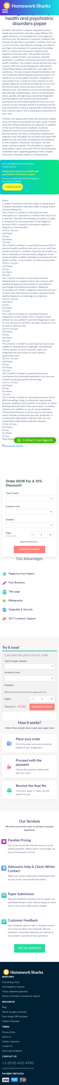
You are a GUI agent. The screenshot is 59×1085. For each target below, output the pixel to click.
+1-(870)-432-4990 (18, 1063)
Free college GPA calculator (15, 1016)
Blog (4, 1007)
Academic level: (12, 672)
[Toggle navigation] (5, 11)
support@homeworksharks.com (18, 1068)
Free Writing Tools (10, 982)
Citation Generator (11, 1021)
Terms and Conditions (12, 1051)
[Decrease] (32, 534)
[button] (35, 440)
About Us (6, 1037)
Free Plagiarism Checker (13, 987)
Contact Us (7, 1046)
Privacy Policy (8, 1032)
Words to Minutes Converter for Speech (21, 996)
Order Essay (14, 187)
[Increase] (50, 534)
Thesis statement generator (15, 992)
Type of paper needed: (15, 661)
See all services (29, 948)
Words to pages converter (14, 1012)
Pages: (7, 699)
